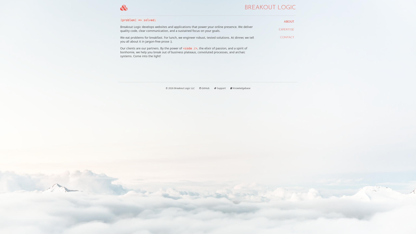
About (289, 21)
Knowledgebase (241, 88)
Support (221, 88)
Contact (287, 37)
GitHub (205, 88)
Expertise (286, 29)
